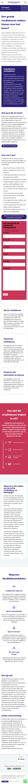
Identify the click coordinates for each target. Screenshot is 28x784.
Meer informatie (14, 781)
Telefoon (6, 254)
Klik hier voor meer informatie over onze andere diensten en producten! (14, 216)
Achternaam (7, 240)
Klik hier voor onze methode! (9, 145)
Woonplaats (6, 261)
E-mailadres (6, 247)
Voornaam (6, 232)
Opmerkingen (7, 268)
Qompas (15, 736)
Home (2, 9)
